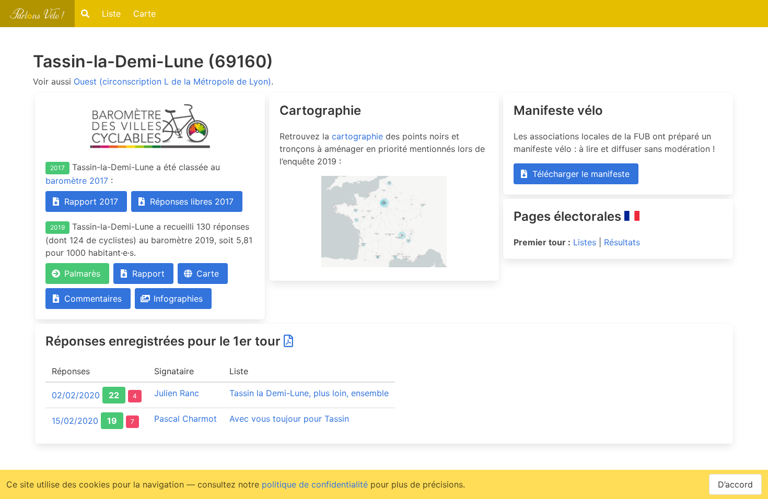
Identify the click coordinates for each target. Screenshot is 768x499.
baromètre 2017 (76, 180)
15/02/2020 (75, 420)
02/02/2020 (76, 395)
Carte (144, 13)
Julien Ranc (176, 393)
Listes (584, 242)
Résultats (622, 242)
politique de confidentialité (315, 484)
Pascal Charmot (185, 418)
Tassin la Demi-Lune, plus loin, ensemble (309, 393)
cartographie (357, 136)
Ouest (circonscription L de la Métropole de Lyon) (172, 81)
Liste (111, 13)
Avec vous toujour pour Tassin (289, 418)
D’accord (735, 484)
